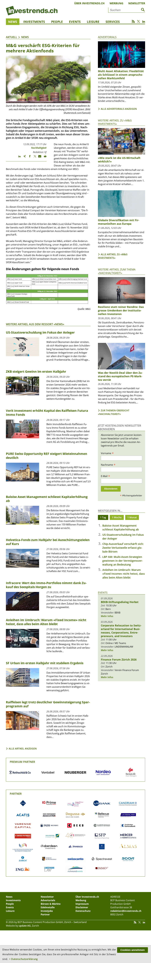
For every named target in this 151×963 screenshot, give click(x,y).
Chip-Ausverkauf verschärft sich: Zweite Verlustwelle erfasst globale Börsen (123, 547)
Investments (34, 22)
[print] (43, 158)
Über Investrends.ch (89, 3)
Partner (16, 793)
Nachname (108, 465)
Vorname (107, 453)
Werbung (116, 3)
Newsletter (136, 3)
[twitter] (33, 158)
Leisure (93, 22)
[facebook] (28, 158)
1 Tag (103, 517)
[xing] (23, 158)
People (57, 22)
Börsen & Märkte (50, 903)
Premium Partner (22, 762)
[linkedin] (18, 158)
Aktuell (11, 37)
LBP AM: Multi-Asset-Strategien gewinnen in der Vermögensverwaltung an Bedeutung (122, 560)
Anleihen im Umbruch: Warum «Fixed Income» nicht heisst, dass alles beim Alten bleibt (123, 573)
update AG (25, 925)
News (12, 22)
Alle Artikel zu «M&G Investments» (113, 256)
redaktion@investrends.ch (125, 911)
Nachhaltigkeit (38, 147)
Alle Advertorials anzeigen (119, 109)
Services (113, 22)
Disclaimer (82, 907)
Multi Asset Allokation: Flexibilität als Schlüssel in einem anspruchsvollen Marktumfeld (121, 74)
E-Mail (105, 476)
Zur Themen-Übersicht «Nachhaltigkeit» (113, 412)
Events (75, 22)
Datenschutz (83, 911)
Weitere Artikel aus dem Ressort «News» (35, 324)
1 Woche (117, 517)
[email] (38, 158)
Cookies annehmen (132, 950)
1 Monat (132, 517)
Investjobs (47, 911)
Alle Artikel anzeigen (23, 748)
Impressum (82, 903)
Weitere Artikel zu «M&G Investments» (115, 122)
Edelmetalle (48, 907)
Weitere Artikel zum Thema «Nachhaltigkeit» (116, 271)
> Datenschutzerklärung (23, 959)
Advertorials (107, 37)
